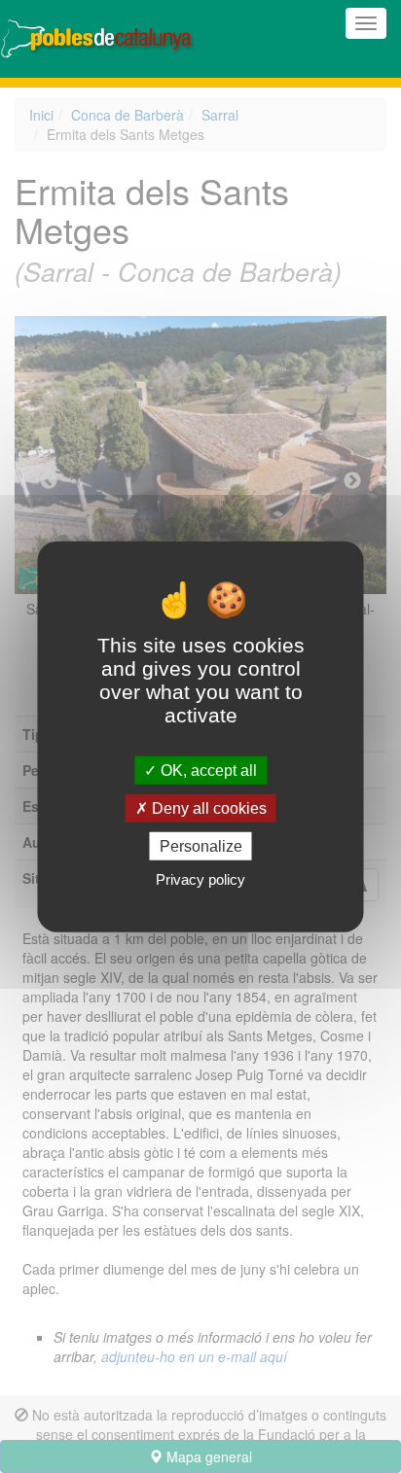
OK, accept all (207, 769)
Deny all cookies (207, 807)
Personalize (201, 846)
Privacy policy (200, 879)
